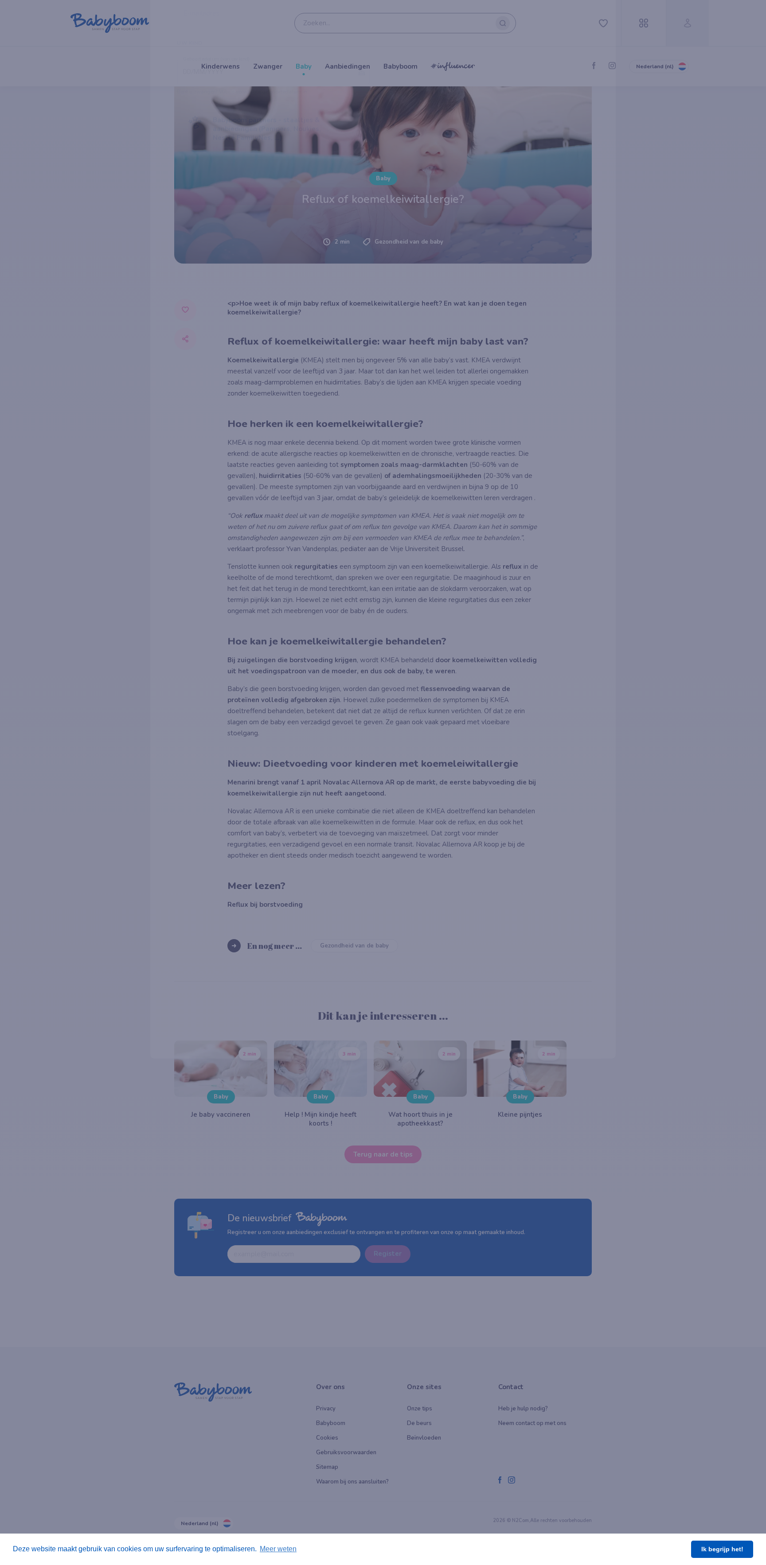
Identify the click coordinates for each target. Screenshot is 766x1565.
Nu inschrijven (383, 593)
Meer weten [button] (278, 1549)
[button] (273, 532)
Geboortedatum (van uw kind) (216, 456)
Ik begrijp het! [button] (722, 1549)
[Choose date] (362, 469)
